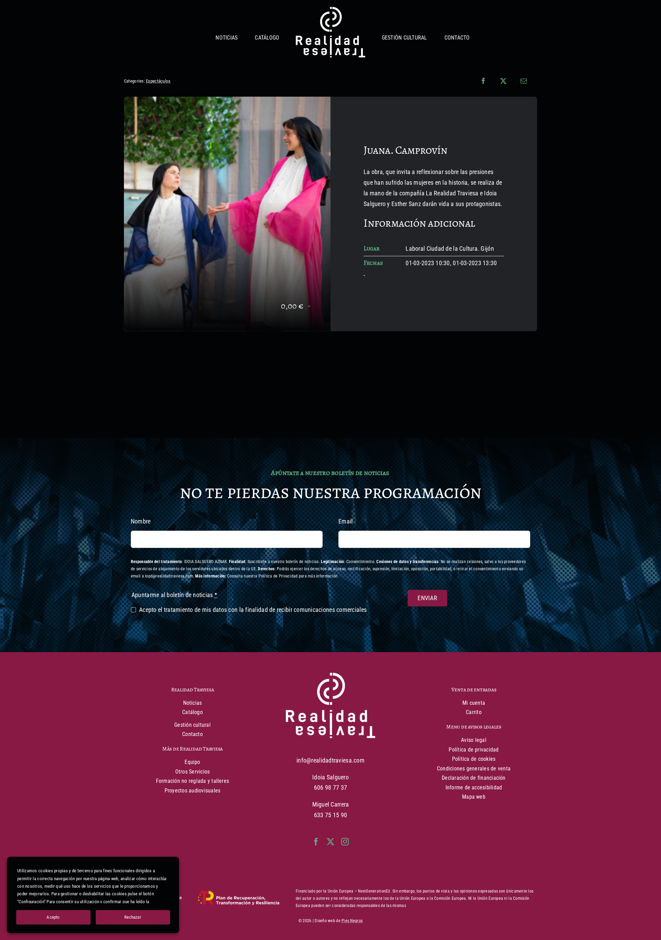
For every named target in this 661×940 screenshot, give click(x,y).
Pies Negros (352, 920)
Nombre (141, 521)
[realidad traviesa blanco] (330, 9)
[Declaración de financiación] (201, 898)
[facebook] (316, 841)
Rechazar (132, 917)
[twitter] (330, 841)
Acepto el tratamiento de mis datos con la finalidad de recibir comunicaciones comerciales (253, 609)
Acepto (53, 917)
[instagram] (345, 841)
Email (345, 521)
